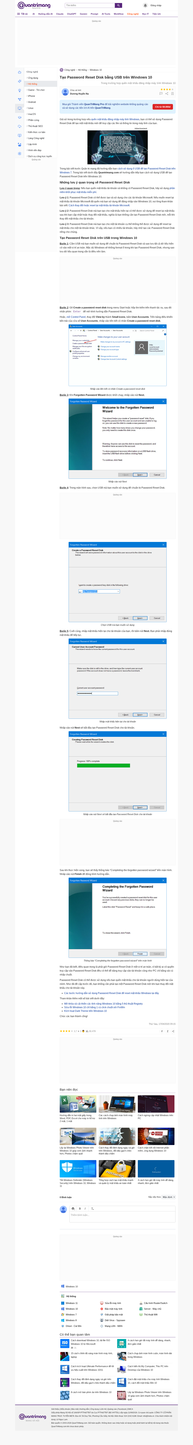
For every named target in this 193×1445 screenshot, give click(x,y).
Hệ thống (82, 70)
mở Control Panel (76, 317)
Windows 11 (72, 1303)
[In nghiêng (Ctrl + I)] (85, 1208)
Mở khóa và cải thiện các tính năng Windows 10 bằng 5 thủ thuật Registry (103, 1003)
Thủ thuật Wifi (150, 1314)
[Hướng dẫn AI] (19, 90)
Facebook (122, 1409)
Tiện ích (156, 14)
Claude (59, 14)
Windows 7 (71, 1314)
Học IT (145, 14)
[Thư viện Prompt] (19, 81)
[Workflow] (19, 99)
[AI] (19, 72)
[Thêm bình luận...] (122, 1217)
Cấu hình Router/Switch (155, 1303)
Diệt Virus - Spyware (115, 1320)
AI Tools (106, 14)
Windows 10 (96, 70)
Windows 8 (71, 1320)
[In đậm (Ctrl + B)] (79, 1208)
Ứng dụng (94, 1409)
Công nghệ (133, 14)
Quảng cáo (112, 1409)
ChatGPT (71, 14)
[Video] (19, 135)
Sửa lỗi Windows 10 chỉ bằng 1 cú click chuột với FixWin (94, 1007)
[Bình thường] (167, 89)
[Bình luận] (161, 93)
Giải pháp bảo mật (114, 1314)
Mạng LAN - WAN (113, 1326)
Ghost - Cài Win (73, 1326)
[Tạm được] (164, 89)
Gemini (83, 14)
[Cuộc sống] (19, 144)
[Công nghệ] (19, 108)
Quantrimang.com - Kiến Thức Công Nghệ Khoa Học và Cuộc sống (35, 5)
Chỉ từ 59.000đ (162, 107)
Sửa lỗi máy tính (113, 1303)
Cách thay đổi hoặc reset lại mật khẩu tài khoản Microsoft (99, 205)
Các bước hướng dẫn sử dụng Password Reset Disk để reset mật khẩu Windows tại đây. (111, 993)
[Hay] (169, 89)
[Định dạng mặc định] (92, 1208)
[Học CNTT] (19, 117)
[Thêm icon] (73, 1208)
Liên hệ (103, 1409)
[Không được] (161, 89)
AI (34, 14)
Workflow (118, 14)
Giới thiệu (55, 1409)
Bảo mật (74, 1409)
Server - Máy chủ (152, 1309)
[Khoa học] (19, 153)
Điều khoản (65, 1409)
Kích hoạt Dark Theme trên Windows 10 (85, 1011)
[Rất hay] (172, 89)
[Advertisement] (96, 44)
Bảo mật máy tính (113, 1309)
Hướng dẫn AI (45, 14)
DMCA (130, 1409)
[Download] (19, 126)
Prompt (94, 14)
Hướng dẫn (84, 1409)
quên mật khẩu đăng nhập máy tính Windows (115, 119)
